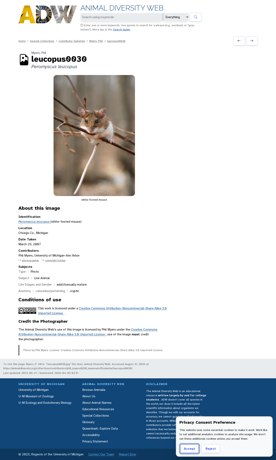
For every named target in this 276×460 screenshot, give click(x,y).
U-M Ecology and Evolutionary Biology (44, 403)
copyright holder (55, 260)
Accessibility (91, 435)
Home (22, 41)
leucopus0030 (116, 41)
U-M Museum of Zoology (36, 396)
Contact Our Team (101, 454)
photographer (30, 260)
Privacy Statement (95, 441)
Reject (210, 448)
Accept (189, 448)
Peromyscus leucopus (34, 221)
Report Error (127, 454)
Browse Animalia (93, 390)
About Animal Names (97, 403)
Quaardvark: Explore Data (100, 428)
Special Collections (42, 41)
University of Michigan (33, 390)
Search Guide (122, 29)
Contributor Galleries (72, 41)
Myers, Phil (96, 41)
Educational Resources (98, 409)
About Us (88, 396)
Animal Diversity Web (121, 8)
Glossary (88, 422)
